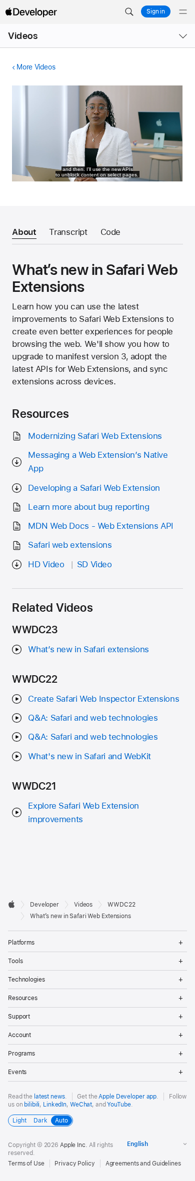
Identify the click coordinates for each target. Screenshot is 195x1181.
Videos (23, 35)
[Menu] (183, 12)
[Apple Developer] (31, 12)
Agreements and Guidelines (143, 1163)
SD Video (94, 564)
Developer (44, 904)
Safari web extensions (70, 545)
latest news (49, 1096)
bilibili (32, 1104)
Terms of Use (26, 1163)
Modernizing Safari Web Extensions (95, 436)
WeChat (81, 1104)
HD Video (46, 564)
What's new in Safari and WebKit (89, 756)
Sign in (155, 11)
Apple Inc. (74, 1145)
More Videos (35, 67)
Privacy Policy (74, 1163)
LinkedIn (54, 1104)
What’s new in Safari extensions (88, 649)
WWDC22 (121, 904)
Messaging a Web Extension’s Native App (98, 461)
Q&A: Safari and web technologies (93, 718)
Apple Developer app (127, 1096)
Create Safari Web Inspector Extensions (103, 699)
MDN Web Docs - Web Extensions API (101, 526)
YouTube (118, 1104)
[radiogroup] (40, 1121)
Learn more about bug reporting (88, 507)
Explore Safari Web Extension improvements (83, 812)
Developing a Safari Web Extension (94, 488)
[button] (129, 12)
